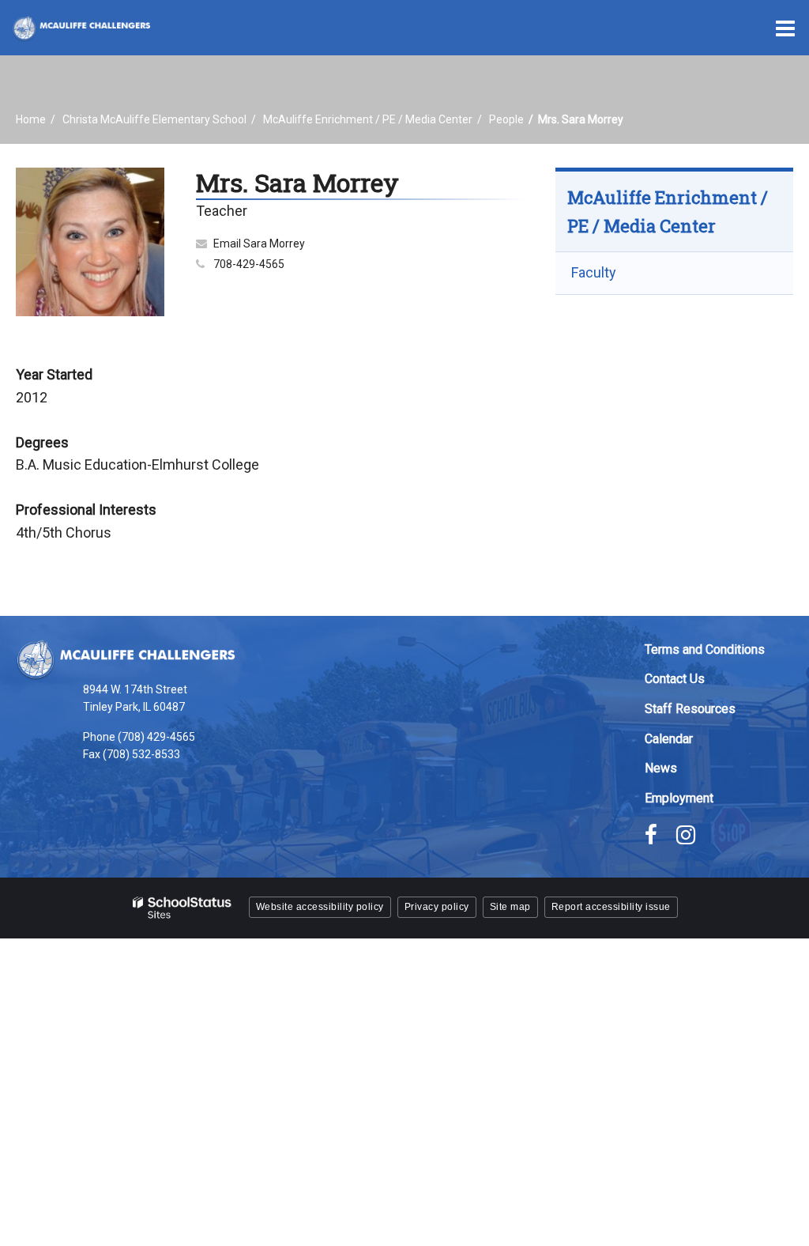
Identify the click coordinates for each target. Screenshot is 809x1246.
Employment (679, 798)
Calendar (669, 738)
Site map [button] (510, 906)
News (661, 768)
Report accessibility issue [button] (611, 906)
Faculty (593, 272)
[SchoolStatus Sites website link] (182, 908)
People (506, 119)
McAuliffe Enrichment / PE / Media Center (367, 119)
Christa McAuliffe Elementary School (154, 119)
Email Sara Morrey (259, 243)
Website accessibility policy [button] (320, 906)
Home (31, 119)
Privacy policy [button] (436, 906)
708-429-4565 (248, 264)
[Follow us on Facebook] (651, 835)
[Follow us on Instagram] (685, 835)
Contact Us (675, 678)
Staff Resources (690, 708)
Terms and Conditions (705, 649)
